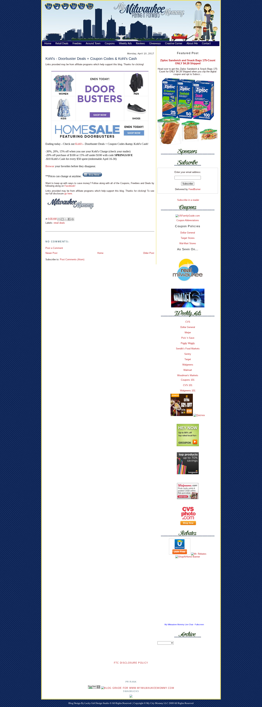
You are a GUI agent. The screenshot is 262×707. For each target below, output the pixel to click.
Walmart (187, 370)
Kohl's (79, 143)
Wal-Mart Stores (187, 243)
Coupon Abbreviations (187, 220)
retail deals (59, 222)
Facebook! (69, 186)
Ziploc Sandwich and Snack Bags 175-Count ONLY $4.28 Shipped (187, 62)
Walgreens (187, 364)
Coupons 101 (187, 380)
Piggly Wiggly (188, 343)
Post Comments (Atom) (72, 259)
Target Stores (188, 238)
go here (68, 193)
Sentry (187, 354)
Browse (49, 166)
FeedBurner (195, 189)
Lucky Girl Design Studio (97, 703)
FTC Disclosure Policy (131, 662)
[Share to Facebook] (69, 219)
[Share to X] (66, 219)
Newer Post (51, 253)
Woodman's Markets (187, 375)
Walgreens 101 (187, 390)
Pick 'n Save (187, 338)
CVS (187, 321)
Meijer (188, 332)
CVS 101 (187, 385)
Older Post (148, 253)
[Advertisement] (131, 670)
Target (187, 359)
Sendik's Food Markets (188, 348)
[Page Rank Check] (94, 688)
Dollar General (187, 232)
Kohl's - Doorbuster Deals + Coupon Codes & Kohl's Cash (91, 59)
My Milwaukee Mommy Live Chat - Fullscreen (184, 624)
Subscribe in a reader (188, 200)
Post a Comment (54, 248)
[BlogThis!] (62, 219)
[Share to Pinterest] (72, 219)
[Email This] (59, 219)
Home (100, 253)
